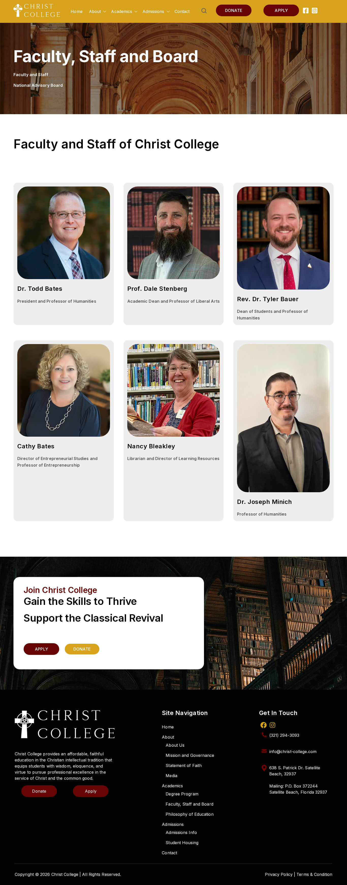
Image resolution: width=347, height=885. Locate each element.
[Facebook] (263, 726)
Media (171, 775)
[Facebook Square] (306, 11)
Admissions (153, 11)
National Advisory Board (38, 85)
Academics (121, 11)
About (95, 11)
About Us (175, 745)
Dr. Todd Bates (39, 288)
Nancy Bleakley (151, 446)
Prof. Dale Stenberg (157, 288)
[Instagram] (272, 726)
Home (76, 11)
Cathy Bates (36, 446)
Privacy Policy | (280, 874)
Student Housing (182, 842)
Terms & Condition (314, 874)
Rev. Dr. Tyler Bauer (267, 299)
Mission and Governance (190, 755)
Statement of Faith (184, 765)
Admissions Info (181, 832)
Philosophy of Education (189, 814)
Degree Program (182, 793)
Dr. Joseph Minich (264, 501)
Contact (182, 11)
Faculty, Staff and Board (189, 804)
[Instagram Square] (314, 11)
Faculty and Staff (30, 74)
